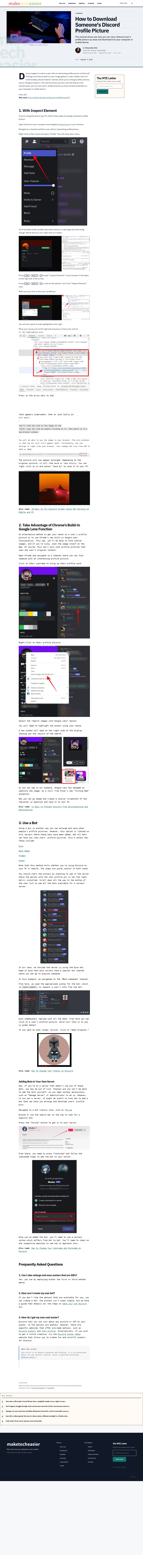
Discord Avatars (27, 1331)
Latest (99, 3)
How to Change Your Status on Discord (52, 1071)
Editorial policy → (28, 1357)
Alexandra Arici (91, 48)
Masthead (91, 1451)
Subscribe (123, 3)
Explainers (72, 3)
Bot (29, 828)
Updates (82, 3)
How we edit (117, 53)
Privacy (133, 1477)
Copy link (83, 59)
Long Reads (64, 1462)
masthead (51, 1388)
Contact (90, 1462)
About (90, 1447)
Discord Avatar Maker (69, 1334)
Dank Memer (24, 851)
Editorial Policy (93, 1454)
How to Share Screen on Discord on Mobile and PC (49, 97)
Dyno (21, 846)
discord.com (64, 124)
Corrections (92, 1458)
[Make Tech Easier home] (25, 3)
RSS (124, 1467)
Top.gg (68, 1110)
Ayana (21, 861)
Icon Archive (49, 1331)
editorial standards (38, 1388)
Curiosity (91, 3)
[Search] (132, 3)
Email (91, 59)
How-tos (62, 3)
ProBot (22, 856)
